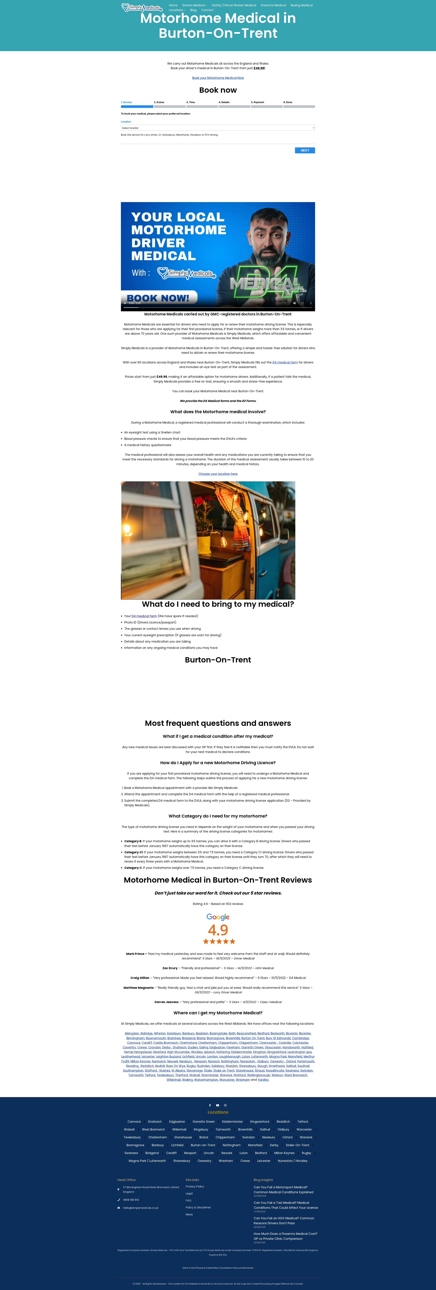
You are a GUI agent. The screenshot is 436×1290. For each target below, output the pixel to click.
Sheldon (232, 1066)
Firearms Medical (273, 5)
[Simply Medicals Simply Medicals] (142, 7)
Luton (246, 1057)
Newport (200, 1061)
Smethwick (277, 1066)
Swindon (306, 1070)
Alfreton (160, 1033)
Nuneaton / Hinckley (293, 1161)
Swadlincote (275, 1070)
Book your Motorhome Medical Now (218, 78)
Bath (232, 1033)
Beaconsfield (246, 1033)
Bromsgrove (215, 1038)
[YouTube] (218, 1105)
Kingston (259, 1052)
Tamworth (136, 1075)
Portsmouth (305, 1061)
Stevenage (194, 1070)
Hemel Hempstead (138, 1052)
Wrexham (243, 1080)
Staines (164, 1070)
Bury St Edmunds (278, 1038)
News (189, 1214)
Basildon (202, 1033)
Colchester (300, 1043)
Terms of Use (188, 1267)
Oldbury (263, 1061)
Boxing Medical (302, 5)
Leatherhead (130, 1057)
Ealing (203, 1047)
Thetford (181, 1075)
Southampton (133, 1070)
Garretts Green (252, 1047)
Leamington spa (300, 1052)
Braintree (174, 1038)
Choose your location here (218, 474)
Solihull (291, 1066)
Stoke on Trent (224, 1070)
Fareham (233, 1047)
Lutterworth (259, 1057)
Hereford (159, 1052)
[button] (206, 5)
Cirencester (268, 1043)
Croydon (154, 1047)
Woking (187, 1080)
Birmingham (136, 1038)
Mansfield (295, 1057)
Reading (132, 1066)
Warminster (210, 1075)
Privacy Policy (195, 1186)
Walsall (194, 1075)
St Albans (178, 1070)
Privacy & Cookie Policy (207, 1267)
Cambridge (300, 1038)
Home (173, 5)
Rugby (191, 1066)
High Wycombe (178, 1052)
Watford (239, 1075)
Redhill (160, 1066)
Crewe (142, 1047)
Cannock (133, 1043)
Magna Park (278, 1057)
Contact (207, 10)
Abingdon (132, 1033)
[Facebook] (210, 1105)
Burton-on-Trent (203, 1145)
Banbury (188, 1033)
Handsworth (291, 1047)
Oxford (291, 1061)
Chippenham (227, 1043)
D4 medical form (285, 362)
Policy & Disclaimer (198, 1207)
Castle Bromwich (165, 1043)
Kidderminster (241, 1052)
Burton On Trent (253, 1038)
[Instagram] (226, 1105)
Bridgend (188, 1038)
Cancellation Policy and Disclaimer (236, 1267)
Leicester (148, 1057)
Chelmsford (188, 1043)
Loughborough (229, 1057)
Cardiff (147, 1043)
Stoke (208, 1070)
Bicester (292, 1033)
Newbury (186, 1061)
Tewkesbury (165, 1075)
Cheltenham (207, 1043)
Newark (172, 1061)
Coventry (129, 1047)
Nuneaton (248, 1061)
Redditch (147, 1066)
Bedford (263, 1033)
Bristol (201, 1038)
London (212, 1057)
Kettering (223, 1052)
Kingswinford (276, 1052)
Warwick (226, 1075)
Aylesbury (174, 1033)
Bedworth (278, 1033)
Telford (150, 1075)
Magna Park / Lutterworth (147, 1161)
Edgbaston (217, 1047)
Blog (193, 10)
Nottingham (230, 1061)
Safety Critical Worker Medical (234, 5)
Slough (262, 1066)
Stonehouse (244, 1070)
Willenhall (174, 1080)
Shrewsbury (247, 1066)
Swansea (292, 1070)
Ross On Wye (175, 1066)
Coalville (285, 1043)
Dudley (193, 1047)
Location (126, 121)
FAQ (188, 1200)
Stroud (259, 1070)
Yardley (263, 1080)
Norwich (214, 1061)
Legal (189, 1193)
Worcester (227, 1080)
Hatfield (307, 1047)
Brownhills (233, 1038)
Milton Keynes (140, 1061)
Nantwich (159, 1061)
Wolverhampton (206, 1080)
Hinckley (197, 1052)
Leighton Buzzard (168, 1057)
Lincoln (201, 1057)
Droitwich (179, 1047)
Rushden (203, 1066)
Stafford (151, 1070)
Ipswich (209, 1052)
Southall (303, 1066)
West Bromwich (295, 1075)
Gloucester (273, 1047)
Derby (167, 1047)
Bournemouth (156, 1038)
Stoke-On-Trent (297, 1145)
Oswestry (277, 1061)
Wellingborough (258, 1075)
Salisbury (217, 1066)
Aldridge (146, 1033)
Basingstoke (218, 1033)
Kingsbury (201, 1129)
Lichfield (188, 1057)
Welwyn (277, 1075)
